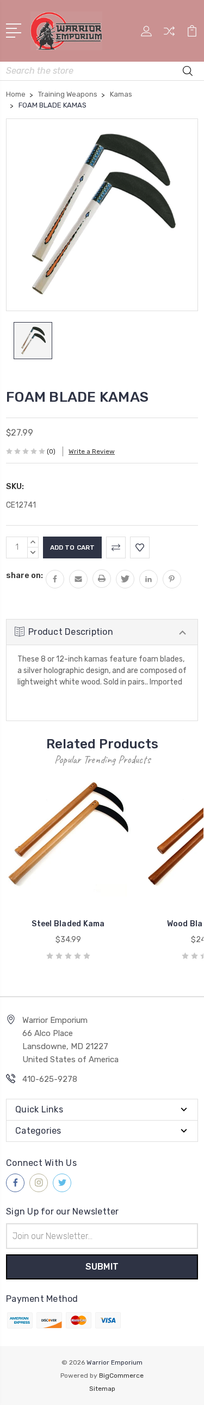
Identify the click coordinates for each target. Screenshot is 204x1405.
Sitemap (102, 1388)
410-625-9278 (49, 1079)
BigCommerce (121, 1375)
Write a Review (92, 451)
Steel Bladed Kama (68, 923)
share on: (24, 575)
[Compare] (169, 34)
